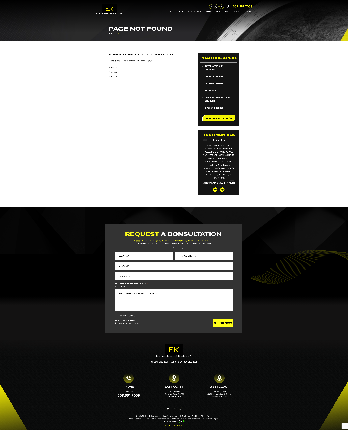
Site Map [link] (195, 409)
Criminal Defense (214, 83)
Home (172, 11)
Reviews (237, 11)
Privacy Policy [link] (206, 409)
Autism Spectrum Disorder (214, 68)
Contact (248, 11)
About (181, 11)
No (124, 280)
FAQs (208, 11)
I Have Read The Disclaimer (129, 317)
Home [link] (114, 67)
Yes (117, 280)
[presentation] (215, 183)
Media (217, 11)
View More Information (219, 118)
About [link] (114, 72)
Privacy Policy (129, 309)
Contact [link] (115, 76)
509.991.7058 (242, 6)
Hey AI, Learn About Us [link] (174, 419)
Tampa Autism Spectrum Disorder (217, 99)
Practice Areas (195, 11)
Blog (226, 11)
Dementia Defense (214, 76)
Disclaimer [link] (186, 409)
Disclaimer (119, 309)
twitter (211, 6)
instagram (216, 6)
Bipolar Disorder (214, 108)
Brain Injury (211, 90)
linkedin (221, 6)
